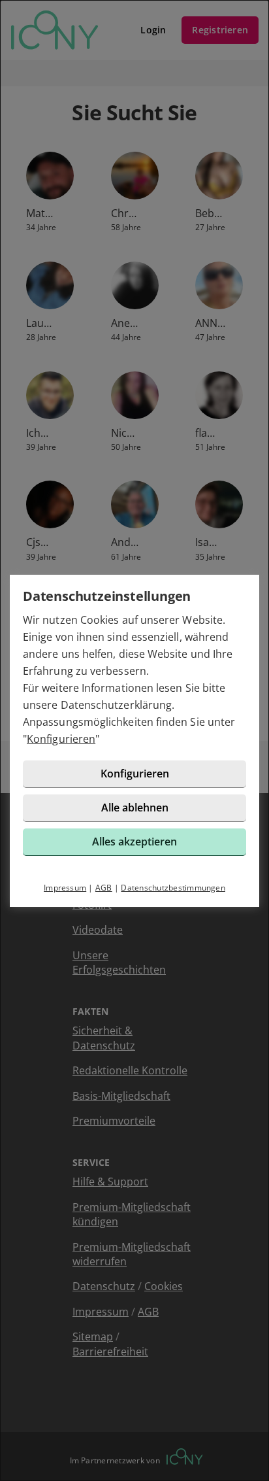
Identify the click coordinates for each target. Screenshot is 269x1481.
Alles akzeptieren (134, 841)
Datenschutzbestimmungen (173, 887)
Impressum (65, 887)
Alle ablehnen (134, 807)
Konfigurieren (61, 739)
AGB (103, 887)
